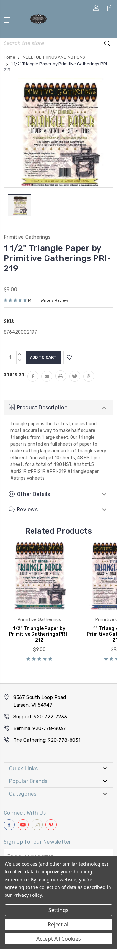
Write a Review (54, 300)
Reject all (59, 924)
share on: (15, 374)
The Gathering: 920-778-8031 (46, 740)
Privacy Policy (27, 895)
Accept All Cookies (58, 938)
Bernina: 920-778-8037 (39, 728)
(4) (30, 300)
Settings (58, 910)
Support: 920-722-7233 (40, 717)
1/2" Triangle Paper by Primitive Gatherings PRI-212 (39, 634)
